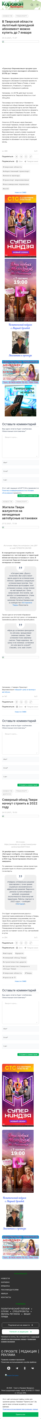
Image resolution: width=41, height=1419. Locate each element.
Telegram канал (32, 161)
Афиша (4, 1293)
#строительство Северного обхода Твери (16, 967)
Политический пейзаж (15, 1308)
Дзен (21, 161)
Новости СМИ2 (20, 192)
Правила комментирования (12, 1360)
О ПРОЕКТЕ (9, 1351)
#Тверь (28, 973)
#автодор (7, 953)
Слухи (5, 1311)
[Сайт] (20, 480)
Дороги (7, 794)
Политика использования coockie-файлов (18, 1362)
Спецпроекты (21, 1311)
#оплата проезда (11, 175)
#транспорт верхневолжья (16, 180)
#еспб (6, 189)
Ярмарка (5, 1286)
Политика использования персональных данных (20, 1409)
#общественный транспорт (16, 171)
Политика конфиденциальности (14, 491)
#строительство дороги (14, 962)
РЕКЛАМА (8, 1355)
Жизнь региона (10, 1314)
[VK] (32, 1368)
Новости (7, 16)
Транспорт (21, 16)
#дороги (19, 953)
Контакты (6, 1297)
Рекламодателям (10, 1290)
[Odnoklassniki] (24, 1368)
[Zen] (8, 1368)
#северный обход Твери (14, 958)
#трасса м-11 (9, 977)
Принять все (20, 1414)
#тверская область (12, 167)
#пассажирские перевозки (16, 184)
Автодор (20, 904)
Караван (5, 1282)
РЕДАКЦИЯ (29, 1351)
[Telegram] (17, 1368)
